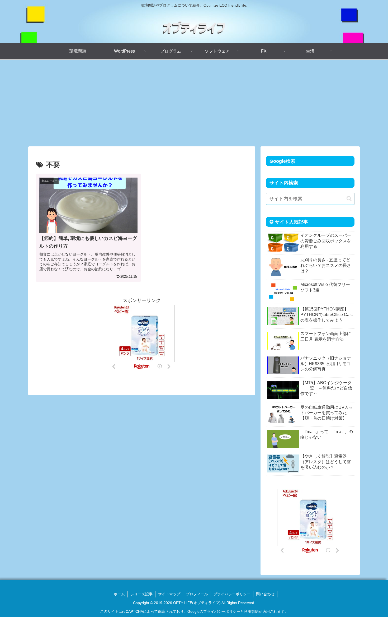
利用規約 (251, 611)
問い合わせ (265, 594)
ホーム (119, 594)
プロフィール (197, 594)
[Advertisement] (194, 103)
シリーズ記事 (141, 594)
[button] (349, 199)
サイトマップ (169, 594)
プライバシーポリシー (232, 594)
